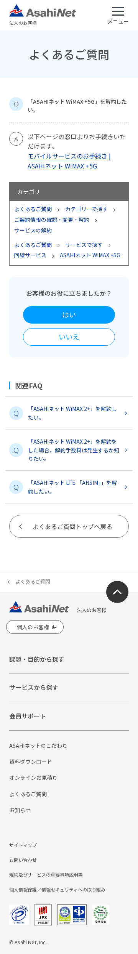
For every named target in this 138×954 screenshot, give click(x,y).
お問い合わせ (23, 859)
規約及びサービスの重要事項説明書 (46, 874)
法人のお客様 (23, 22)
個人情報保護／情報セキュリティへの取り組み (57, 889)
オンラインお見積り (33, 777)
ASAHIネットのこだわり (38, 745)
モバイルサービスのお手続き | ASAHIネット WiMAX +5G (69, 160)
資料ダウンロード (30, 761)
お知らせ (20, 810)
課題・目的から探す (36, 659)
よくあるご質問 (32, 581)
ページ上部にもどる (117, 591)
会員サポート (27, 715)
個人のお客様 (33, 627)
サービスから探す (33, 687)
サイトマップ (23, 845)
